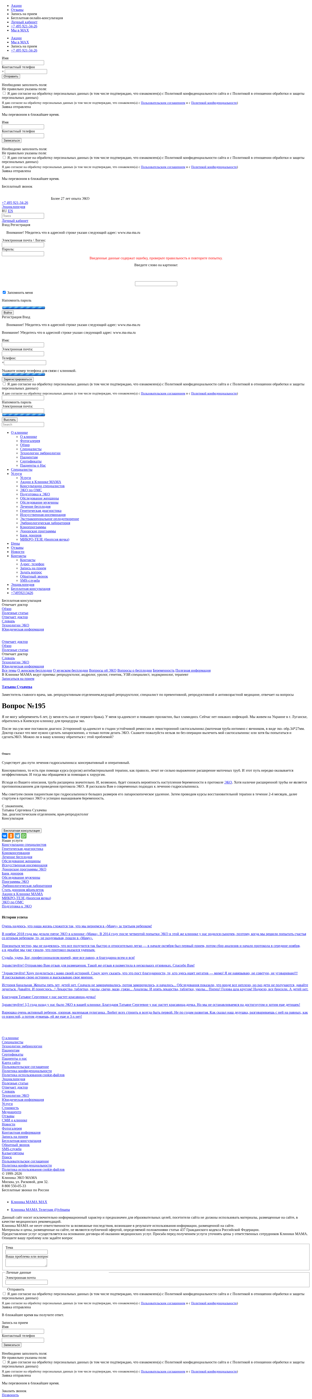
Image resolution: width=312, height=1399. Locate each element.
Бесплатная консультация (21, 1141)
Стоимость (10, 1108)
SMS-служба (11, 1149)
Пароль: (8, 249)
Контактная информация (21, 1132)
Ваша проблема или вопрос (26, 1256)
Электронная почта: (17, 349)
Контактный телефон (18, 67)
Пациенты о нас (14, 1058)
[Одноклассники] (11, 836)
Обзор (6, 609)
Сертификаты (12, 1054)
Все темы (9, 670)
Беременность (164, 670)
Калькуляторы (13, 1153)
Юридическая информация (23, 629)
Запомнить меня (19, 293)
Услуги (7, 1104)
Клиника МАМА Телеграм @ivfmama (40, 1210)
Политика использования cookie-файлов (33, 1075)
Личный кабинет (15, 221)
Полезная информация (193, 670)
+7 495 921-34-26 (24, 26)
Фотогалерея (12, 1128)
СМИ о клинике (14, 1120)
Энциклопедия (13, 207)
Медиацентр (11, 1112)
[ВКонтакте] (4, 836)
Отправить (11, 76)
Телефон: (9, 358)
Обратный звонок (16, 1145)
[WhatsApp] (23, 836)
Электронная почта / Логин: (24, 240)
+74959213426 (22, 593)
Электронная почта (20, 1278)
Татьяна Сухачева (17, 687)
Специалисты (12, 1042)
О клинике (10, 1038)
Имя (5, 58)
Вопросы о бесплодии (134, 670)
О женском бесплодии (34, 670)
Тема (9, 1247)
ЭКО (228, 782)
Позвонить (10, 1395)
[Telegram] (17, 836)
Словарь (8, 621)
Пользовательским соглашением (163, 103)
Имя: (5, 340)
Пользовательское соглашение (25, 1067)
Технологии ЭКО (15, 625)
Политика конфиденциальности (27, 1071)
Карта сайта (11, 1063)
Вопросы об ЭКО (102, 670)
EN (10, 211)
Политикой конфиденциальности (214, 103)
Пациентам (10, 1050)
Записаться (12, 140)
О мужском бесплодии (70, 670)
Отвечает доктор (15, 617)
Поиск (7, 1157)
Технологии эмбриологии (22, 1046)
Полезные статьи (15, 613)
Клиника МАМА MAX (29, 1202)
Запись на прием (15, 1137)
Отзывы (17, 10)
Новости (8, 1124)
